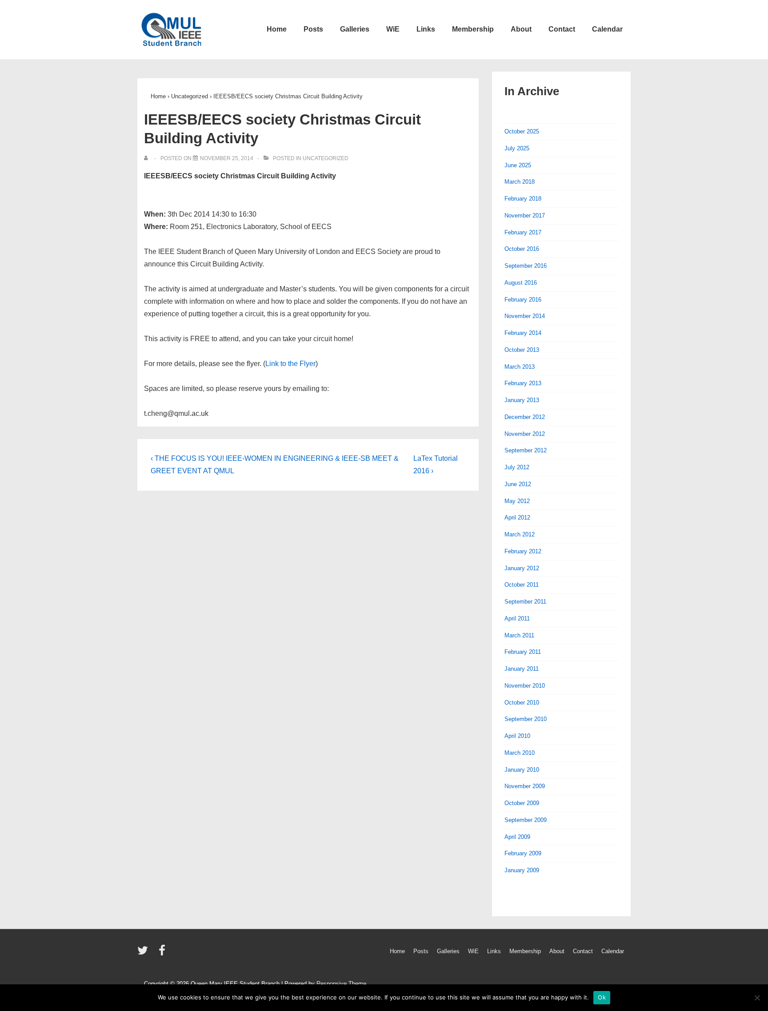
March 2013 (519, 366)
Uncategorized (325, 158)
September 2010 (525, 719)
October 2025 (521, 131)
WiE (393, 29)
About (521, 29)
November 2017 (524, 215)
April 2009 (517, 837)
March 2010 (519, 752)
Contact (561, 29)
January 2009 (521, 870)
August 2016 (520, 282)
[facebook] (163, 953)
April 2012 (517, 517)
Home (277, 29)
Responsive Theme (341, 983)
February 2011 (522, 651)
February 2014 (522, 333)
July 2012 (516, 467)
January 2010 (521, 769)
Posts (313, 29)
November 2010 (524, 685)
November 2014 (524, 316)
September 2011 (525, 601)
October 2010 (521, 702)
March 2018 (519, 181)
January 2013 (521, 400)
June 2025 (517, 165)
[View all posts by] (148, 158)
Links (425, 29)
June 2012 (517, 484)
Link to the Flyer (290, 363)
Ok (602, 997)
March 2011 (519, 635)
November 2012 (524, 434)
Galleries (354, 29)
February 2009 (522, 853)
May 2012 (517, 501)
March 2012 (519, 534)
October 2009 (521, 803)
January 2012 (521, 568)
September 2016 (525, 265)
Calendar (607, 29)
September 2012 (525, 450)
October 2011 (521, 584)
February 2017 (522, 232)
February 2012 (522, 551)
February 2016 (522, 299)
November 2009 (524, 786)
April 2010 (517, 736)
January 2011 (521, 668)
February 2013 (522, 383)
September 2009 (525, 820)
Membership (473, 29)
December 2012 (524, 417)
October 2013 (521, 349)
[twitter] (144, 953)
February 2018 (522, 198)
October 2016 (521, 249)
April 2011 (517, 618)
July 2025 (516, 148)
